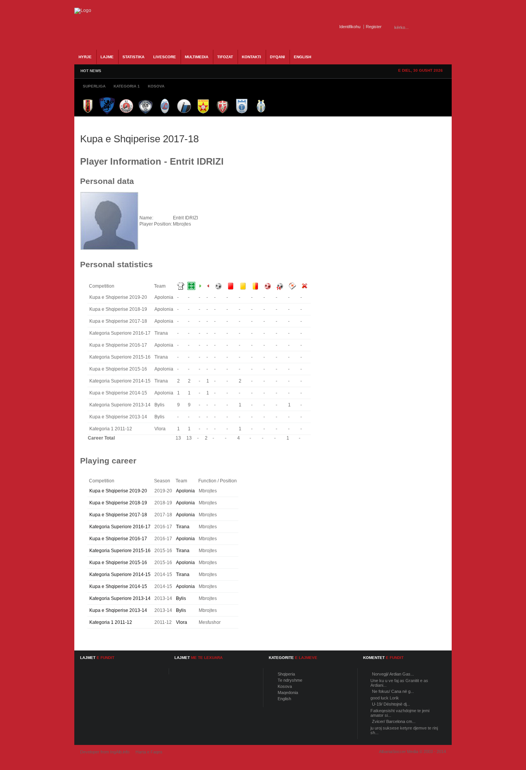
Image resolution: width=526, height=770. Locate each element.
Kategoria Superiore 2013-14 (120, 598)
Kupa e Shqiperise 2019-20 (118, 491)
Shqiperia (286, 674)
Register (374, 26)
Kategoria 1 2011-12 (110, 622)
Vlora (181, 622)
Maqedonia (288, 692)
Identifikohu (349, 26)
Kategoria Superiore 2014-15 (120, 574)
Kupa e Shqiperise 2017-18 (118, 514)
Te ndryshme (290, 680)
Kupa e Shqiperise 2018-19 (118, 502)
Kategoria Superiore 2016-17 (120, 526)
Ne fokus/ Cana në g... (393, 691)
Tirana (182, 526)
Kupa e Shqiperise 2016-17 (118, 538)
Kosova (285, 686)
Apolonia (185, 491)
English (284, 698)
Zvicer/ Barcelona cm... (393, 721)
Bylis (181, 598)
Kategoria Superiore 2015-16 (120, 550)
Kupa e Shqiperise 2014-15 (118, 586)
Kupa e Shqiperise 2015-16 (118, 562)
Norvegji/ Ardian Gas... (393, 674)
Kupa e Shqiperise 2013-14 (118, 610)
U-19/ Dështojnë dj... (391, 704)
